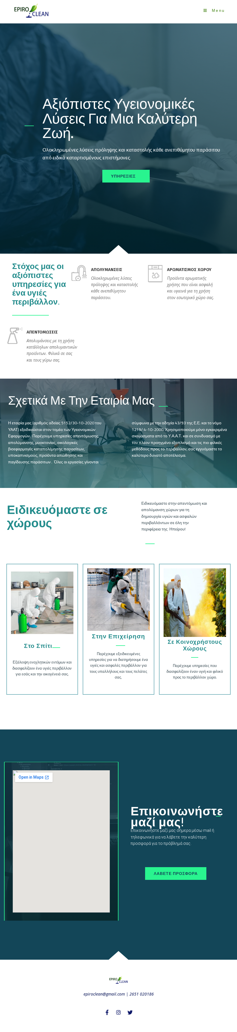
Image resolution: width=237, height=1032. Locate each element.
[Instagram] (118, 1012)
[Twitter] (130, 1012)
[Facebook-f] (107, 1012)
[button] (126, 176)
